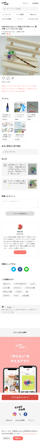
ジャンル (8, 14)
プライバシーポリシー (29, 433)
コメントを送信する (20, 213)
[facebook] (20, 269)
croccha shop (33, 19)
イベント (20, 19)
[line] (26, 269)
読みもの (33, 14)
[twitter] (13, 269)
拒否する (7, 438)
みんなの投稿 (6, 19)
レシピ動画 (20, 14)
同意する (18, 438)
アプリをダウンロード (20, 397)
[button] (3, 78)
